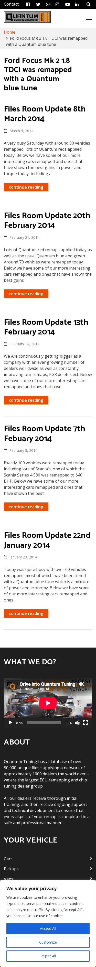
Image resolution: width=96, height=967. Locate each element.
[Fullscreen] (85, 722)
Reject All (48, 956)
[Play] (10, 722)
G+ (48, 4)
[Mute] (77, 722)
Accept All (48, 928)
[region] (48, 923)
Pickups (11, 869)
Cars (8, 859)
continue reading (26, 187)
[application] (48, 703)
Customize (48, 942)
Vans (8, 879)
